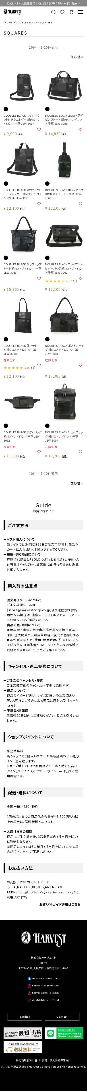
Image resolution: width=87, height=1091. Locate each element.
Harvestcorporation (45, 978)
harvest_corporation (45, 986)
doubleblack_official (45, 1000)
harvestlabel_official (45, 993)
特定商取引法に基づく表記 (31, 1060)
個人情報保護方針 (60, 1060)
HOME (8, 22)
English (25, 1017)
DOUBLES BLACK (26, 22)
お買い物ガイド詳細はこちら (59, 904)
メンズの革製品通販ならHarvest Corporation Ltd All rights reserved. (43, 1066)
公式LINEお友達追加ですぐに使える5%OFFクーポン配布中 (43, 3)
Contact (62, 1017)
